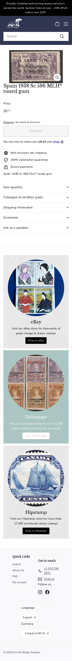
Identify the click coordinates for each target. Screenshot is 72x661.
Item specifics (12, 187)
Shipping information (18, 207)
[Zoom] (57, 77)
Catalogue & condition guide (23, 197)
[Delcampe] (36, 383)
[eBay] (36, 288)
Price (6, 104)
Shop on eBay (36, 340)
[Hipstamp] (36, 478)
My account (19, 582)
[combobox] (36, 36)
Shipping (8, 122)
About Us (18, 570)
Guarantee (10, 217)
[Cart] (57, 24)
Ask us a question (15, 228)
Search (16, 564)
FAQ (15, 576)
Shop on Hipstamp (36, 530)
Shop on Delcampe (36, 435)
